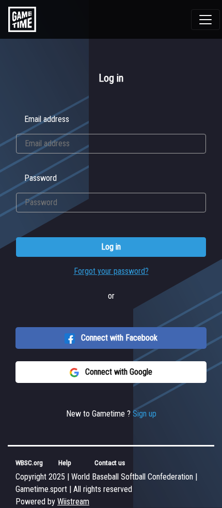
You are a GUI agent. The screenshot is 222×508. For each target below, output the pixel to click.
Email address (46, 119)
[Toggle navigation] (205, 19)
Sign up (144, 414)
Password (40, 178)
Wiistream (73, 501)
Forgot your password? (111, 271)
